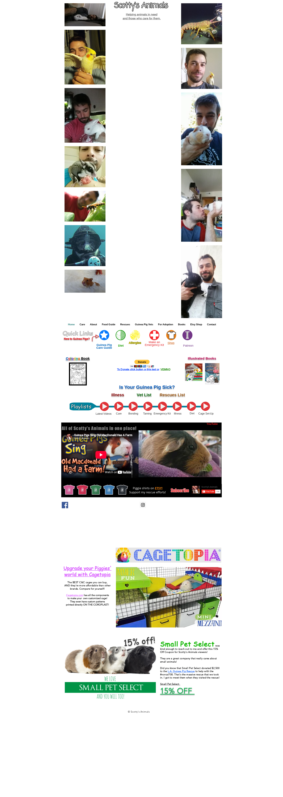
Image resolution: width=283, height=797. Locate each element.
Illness (117, 395)
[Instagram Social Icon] (143, 505)
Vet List (144, 395)
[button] (82, 324)
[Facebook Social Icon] (65, 505)
